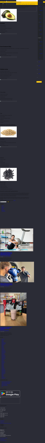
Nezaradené (3, 207)
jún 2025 (3, 346)
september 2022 (4, 358)
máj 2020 (3, 366)
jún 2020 (3, 365)
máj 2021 (3, 363)
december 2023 (3, 351)
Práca (2, 386)
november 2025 (3, 342)
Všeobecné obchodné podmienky (6, 383)
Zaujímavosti (3, 210)
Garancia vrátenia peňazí (5, 385)
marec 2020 (3, 368)
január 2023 (3, 354)
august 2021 (3, 362)
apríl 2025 (3, 348)
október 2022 (3, 357)
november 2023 (3, 352)
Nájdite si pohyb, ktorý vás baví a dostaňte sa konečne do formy (6, 284)
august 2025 (3, 344)
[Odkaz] (10, 396)
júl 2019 (2, 374)
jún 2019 (3, 375)
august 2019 (3, 373)
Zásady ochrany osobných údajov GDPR (6, 381)
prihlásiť (14, 200)
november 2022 (3, 356)
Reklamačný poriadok (4, 384)
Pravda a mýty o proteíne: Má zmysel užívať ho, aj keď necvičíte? (5, 328)
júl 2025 (2, 345)
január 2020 (3, 369)
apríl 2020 (3, 367)
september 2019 (4, 372)
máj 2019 (3, 376)
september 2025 (4, 343)
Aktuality (3, 205)
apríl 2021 (3, 364)
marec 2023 (3, 353)
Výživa (2, 209)
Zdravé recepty (3, 211)
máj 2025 (3, 347)
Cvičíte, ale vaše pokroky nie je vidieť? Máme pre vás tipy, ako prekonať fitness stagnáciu (6, 253)
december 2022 (3, 355)
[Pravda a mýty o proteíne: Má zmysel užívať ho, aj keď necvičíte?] (13, 325)
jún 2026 (3, 340)
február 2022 (3, 361)
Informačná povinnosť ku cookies (6, 382)
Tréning (3, 208)
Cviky (2, 206)
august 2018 (3, 378)
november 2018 (3, 377)
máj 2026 (3, 341)
